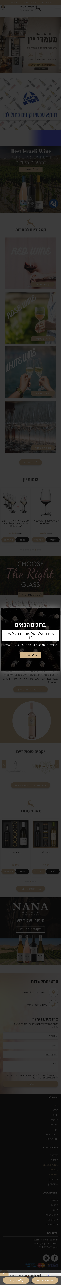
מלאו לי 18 (30, 655)
